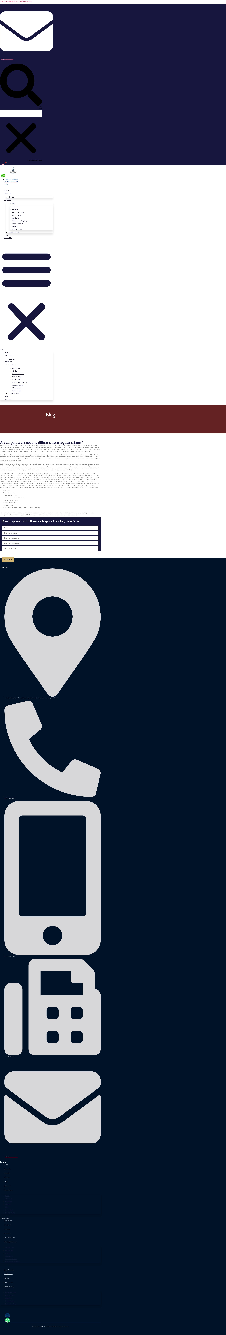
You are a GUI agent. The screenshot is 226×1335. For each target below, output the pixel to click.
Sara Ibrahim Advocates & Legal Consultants (16, 1)
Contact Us (8, 238)
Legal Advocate (17, 224)
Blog (6, 235)
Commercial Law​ (18, 212)
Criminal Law (16, 215)
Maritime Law (16, 226)
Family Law (16, 218)
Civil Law (15, 209)
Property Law (17, 229)
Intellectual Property (19, 221)
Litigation (12, 203)
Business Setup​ (14, 232)
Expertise (7, 200)
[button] (21, 86)
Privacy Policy (8, 1190)
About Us (7, 193)
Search (40, 108)
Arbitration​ (16, 207)
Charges (11, 197)
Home (6, 190)
